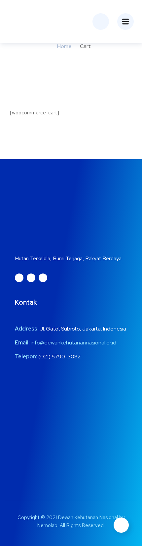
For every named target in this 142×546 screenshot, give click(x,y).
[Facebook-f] (43, 277)
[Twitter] (31, 277)
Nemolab (47, 525)
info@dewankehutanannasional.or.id (73, 342)
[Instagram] (19, 277)
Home (64, 46)
